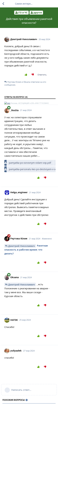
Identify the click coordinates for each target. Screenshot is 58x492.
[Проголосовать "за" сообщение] (26, 74)
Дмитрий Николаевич (21, 245)
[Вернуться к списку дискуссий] (3, 3)
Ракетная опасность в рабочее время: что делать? (26, 249)
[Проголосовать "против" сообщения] (33, 74)
